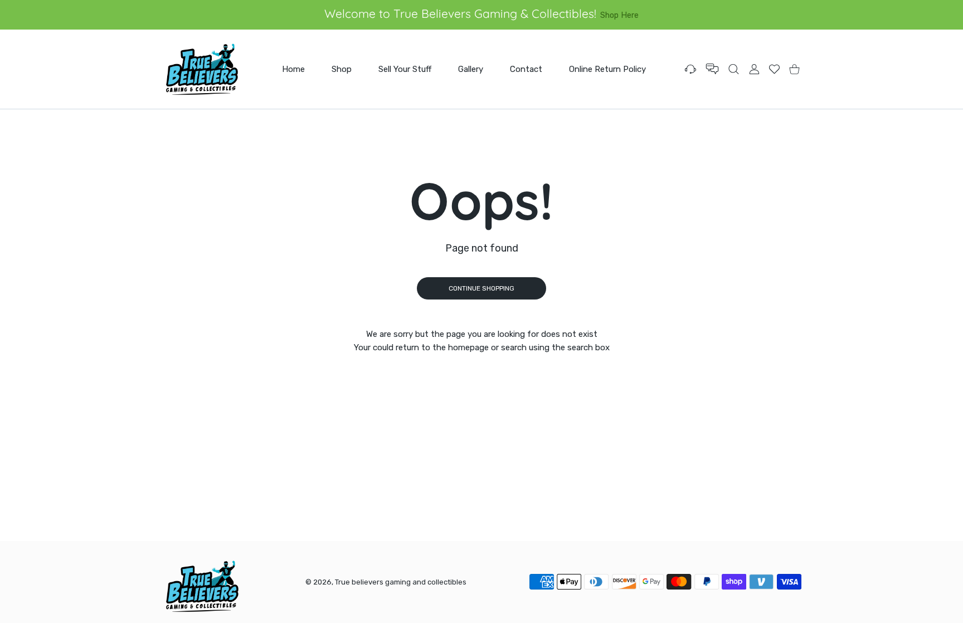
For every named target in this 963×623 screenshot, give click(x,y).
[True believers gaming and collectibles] (202, 69)
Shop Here (619, 15)
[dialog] (733, 69)
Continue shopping (481, 288)
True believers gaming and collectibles (400, 582)
